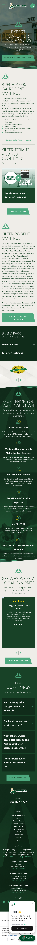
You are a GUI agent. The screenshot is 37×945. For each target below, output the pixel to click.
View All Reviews (15, 660)
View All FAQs (15, 777)
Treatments (18, 835)
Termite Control (18, 821)
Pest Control (18, 826)
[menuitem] (18, 344)
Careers (18, 818)
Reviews (18, 837)
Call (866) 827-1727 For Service (17, 318)
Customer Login (18, 829)
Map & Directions (9, 857)
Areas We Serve (18, 832)
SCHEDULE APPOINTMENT (15, 57)
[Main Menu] (3, 6)
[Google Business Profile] (4, 902)
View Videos (15, 211)
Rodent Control (18, 824)
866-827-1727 (18, 802)
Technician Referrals (18, 815)
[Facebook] (9, 902)
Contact (18, 840)
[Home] (18, 6)
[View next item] (21, 380)
